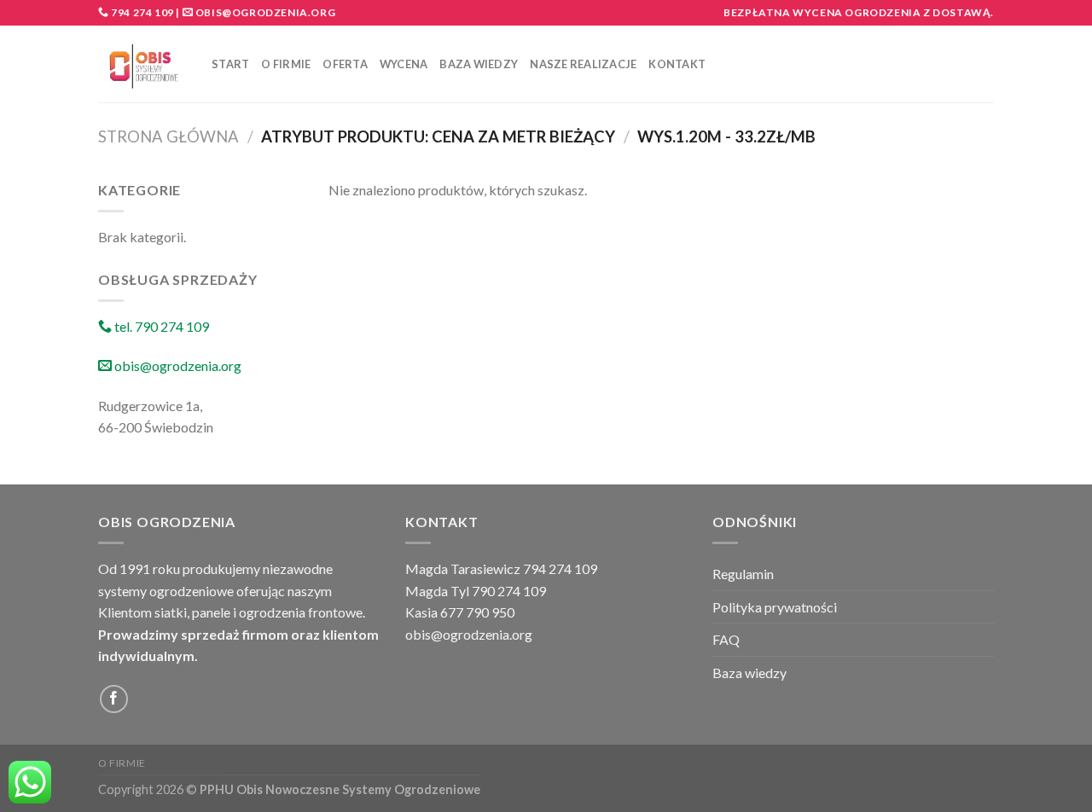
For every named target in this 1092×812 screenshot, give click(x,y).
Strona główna (168, 136)
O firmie (286, 64)
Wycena (404, 64)
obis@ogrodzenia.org (265, 12)
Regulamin (743, 574)
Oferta (345, 64)
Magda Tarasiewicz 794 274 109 (501, 568)
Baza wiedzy (478, 64)
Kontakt (677, 64)
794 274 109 (141, 12)
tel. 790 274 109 (160, 326)
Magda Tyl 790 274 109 (475, 591)
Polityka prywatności (774, 607)
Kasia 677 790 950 (459, 612)
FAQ (726, 639)
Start (230, 64)
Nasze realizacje (583, 64)
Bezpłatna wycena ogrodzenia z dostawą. (858, 12)
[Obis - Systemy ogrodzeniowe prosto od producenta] (142, 64)
